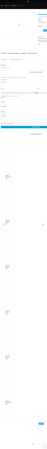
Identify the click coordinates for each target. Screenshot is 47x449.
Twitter (5, 435)
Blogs (25, 423)
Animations (14, 425)
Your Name (3, 97)
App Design (14, 420)
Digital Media (14, 423)
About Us (25, 418)
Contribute (26, 422)
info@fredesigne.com (5, 430)
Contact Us (26, 420)
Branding (14, 422)
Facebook (3, 435)
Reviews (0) (24, 53)
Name (2, 88)
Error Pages (14, 5)
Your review (3, 81)
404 (41, 40)
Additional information (14, 53)
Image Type (40, 26)
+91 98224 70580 (4, 432)
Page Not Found (41, 41)
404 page (44, 40)
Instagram (7, 435)
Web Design (14, 418)
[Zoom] (3, 34)
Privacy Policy (26, 425)
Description (4, 53)
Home (2, 5)
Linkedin (2, 434)
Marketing (7, 5)
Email (38, 88)
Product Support (32, 53)
